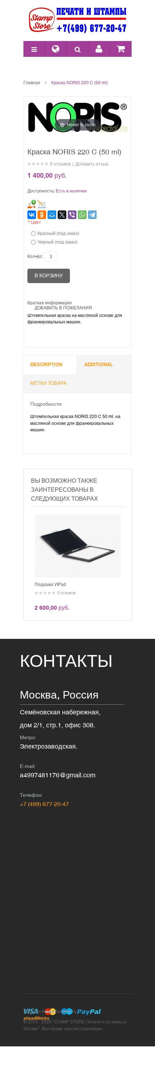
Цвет (34, 222)
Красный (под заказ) (58, 233)
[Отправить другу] (31, 204)
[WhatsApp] (82, 214)
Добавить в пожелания (63, 307)
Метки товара (48, 383)
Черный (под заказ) (57, 242)
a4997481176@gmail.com (58, 775)
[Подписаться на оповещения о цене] (41, 204)
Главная (31, 82)
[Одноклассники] (41, 214)
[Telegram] (92, 214)
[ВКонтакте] (31, 214)
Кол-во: (35, 256)
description (46, 364)
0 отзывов (60, 164)
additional (98, 364)
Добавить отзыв (91, 164)
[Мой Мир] (52, 214)
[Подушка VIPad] (78, 517)
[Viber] (72, 214)
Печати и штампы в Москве (77, 20)
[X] (62, 214)
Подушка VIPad (50, 584)
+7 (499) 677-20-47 (44, 804)
